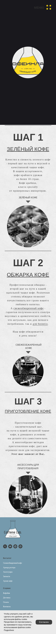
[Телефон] (5, 546)
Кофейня (6, 593)
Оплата (6, 602)
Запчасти (6, 576)
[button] (43, 7)
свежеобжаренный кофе (29, 308)
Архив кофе (7, 581)
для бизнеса (40, 323)
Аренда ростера (9, 567)
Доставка (6, 598)
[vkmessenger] (15, 546)
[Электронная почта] (10, 546)
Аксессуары (7, 572)
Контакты (7, 606)
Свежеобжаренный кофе (12, 563)
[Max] (20, 546)
